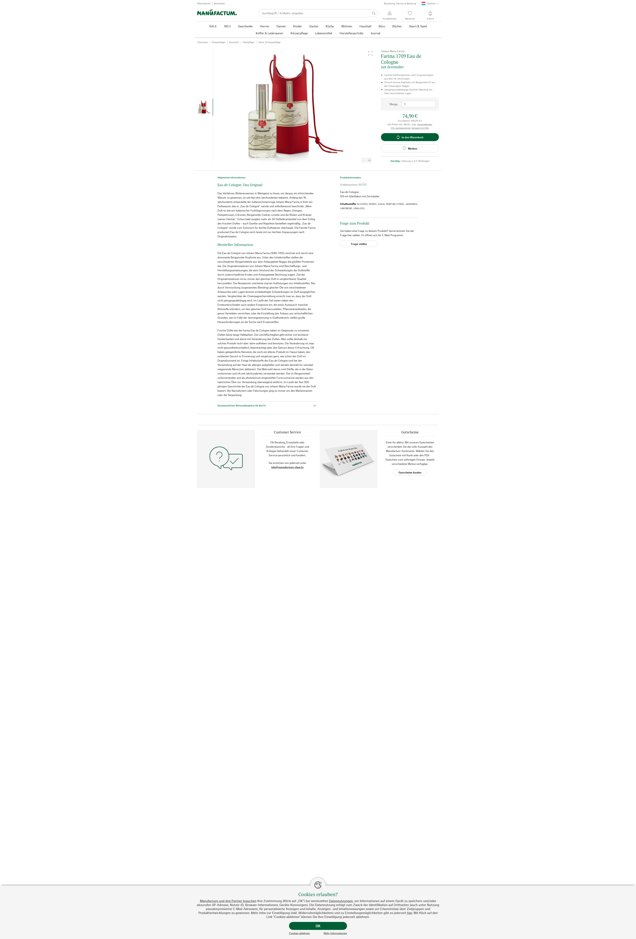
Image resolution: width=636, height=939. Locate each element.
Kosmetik (234, 42)
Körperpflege (218, 42)
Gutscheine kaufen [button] (409, 472)
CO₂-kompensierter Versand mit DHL (410, 128)
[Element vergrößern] (369, 160)
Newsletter (219, 3)
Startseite (202, 42)
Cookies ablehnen (299, 933)
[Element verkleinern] (364, 160)
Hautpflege (248, 42)
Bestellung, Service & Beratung (400, 3)
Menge (394, 104)
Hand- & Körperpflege (269, 42)
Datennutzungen (341, 901)
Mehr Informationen (335, 933)
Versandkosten (424, 124)
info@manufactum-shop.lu (287, 467)
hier (409, 913)
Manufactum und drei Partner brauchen (228, 901)
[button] (370, 53)
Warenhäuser (204, 3)
